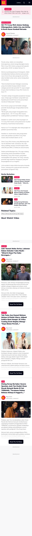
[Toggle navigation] (29, 2)
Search (24, 2)
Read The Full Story (16, 304)
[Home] (4, 2)
